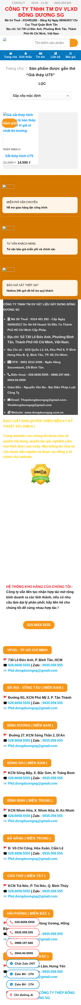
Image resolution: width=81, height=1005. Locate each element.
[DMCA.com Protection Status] (40, 474)
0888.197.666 (23, 943)
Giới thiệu (25, 56)
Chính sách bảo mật (23, 537)
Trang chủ (10, 56)
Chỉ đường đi (23, 995)
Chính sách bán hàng (24, 515)
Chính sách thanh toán (25, 522)
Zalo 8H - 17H (24, 974)
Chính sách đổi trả (21, 559)
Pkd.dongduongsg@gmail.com (32, 670)
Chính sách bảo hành (24, 566)
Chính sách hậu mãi (23, 544)
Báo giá (70, 56)
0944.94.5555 (23, 953)
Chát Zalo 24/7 (24, 963)
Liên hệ (55, 56)
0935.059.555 (23, 932)
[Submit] (74, 43)
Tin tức (40, 56)
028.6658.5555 (24, 922)
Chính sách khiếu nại (24, 551)
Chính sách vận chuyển (26, 530)
